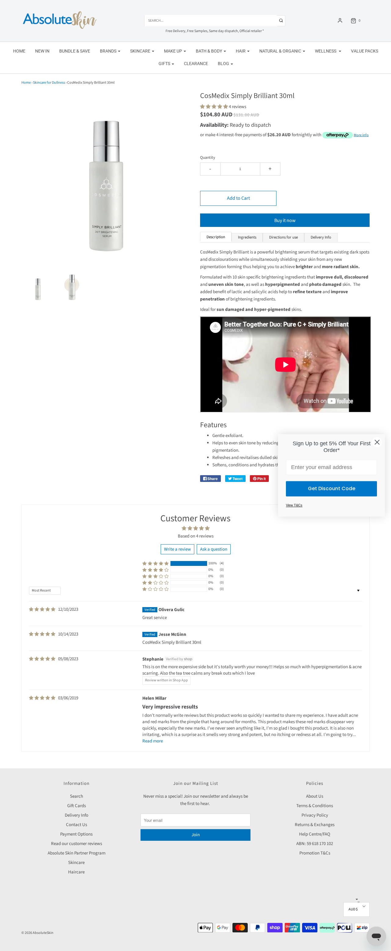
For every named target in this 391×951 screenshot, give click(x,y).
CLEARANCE (196, 63)
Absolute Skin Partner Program (76, 853)
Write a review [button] (177, 549)
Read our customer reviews (76, 843)
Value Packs (364, 51)
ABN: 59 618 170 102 (314, 843)
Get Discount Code (331, 488)
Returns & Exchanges (314, 825)
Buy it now (285, 220)
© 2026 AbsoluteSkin (37, 932)
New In (42, 51)
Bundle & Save (74, 51)
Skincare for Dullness (49, 82)
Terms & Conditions (314, 806)
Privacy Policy (314, 815)
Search (76, 796)
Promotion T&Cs (314, 853)
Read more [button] (152, 741)
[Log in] (340, 20)
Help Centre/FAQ (314, 834)
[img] (42, 609)
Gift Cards (76, 806)
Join (196, 835)
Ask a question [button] (213, 549)
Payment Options (76, 834)
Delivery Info (76, 815)
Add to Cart (238, 198)
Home (19, 51)
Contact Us (76, 825)
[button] (38, 288)
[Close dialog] (377, 442)
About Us (314, 796)
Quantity (207, 157)
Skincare (76, 862)
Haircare (76, 872)
